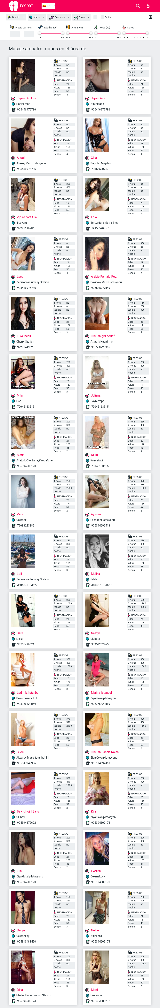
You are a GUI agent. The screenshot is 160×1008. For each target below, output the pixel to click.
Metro (36, 17)
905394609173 (26, 466)
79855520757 (99, 169)
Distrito (16, 17)
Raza (81, 17)
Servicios (59, 17)
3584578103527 (27, 585)
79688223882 (25, 525)
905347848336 (26, 763)
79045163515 (25, 406)
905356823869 (26, 704)
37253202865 (99, 644)
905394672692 (26, 822)
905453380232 (100, 1001)
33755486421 (25, 644)
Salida (108, 17)
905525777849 (100, 288)
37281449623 (25, 347)
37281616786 (25, 228)
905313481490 (26, 941)
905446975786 (26, 109)
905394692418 (100, 525)
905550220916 (100, 347)
